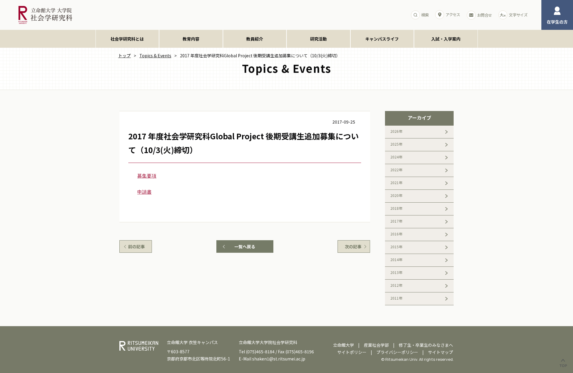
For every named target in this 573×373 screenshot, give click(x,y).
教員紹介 (254, 39)
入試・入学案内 (445, 39)
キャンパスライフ (382, 39)
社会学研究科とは (127, 39)
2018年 (396, 208)
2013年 (396, 272)
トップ (124, 55)
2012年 (396, 285)
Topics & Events (155, 55)
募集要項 (146, 175)
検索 (425, 15)
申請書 (144, 192)
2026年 (396, 131)
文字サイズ (518, 15)
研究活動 (318, 39)
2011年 (396, 297)
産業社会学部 (376, 345)
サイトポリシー (351, 352)
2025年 (396, 144)
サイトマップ (440, 352)
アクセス (453, 14)
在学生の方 (557, 22)
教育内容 (191, 39)
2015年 (396, 246)
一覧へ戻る (244, 246)
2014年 (396, 259)
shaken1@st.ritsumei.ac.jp (278, 359)
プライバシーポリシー (397, 352)
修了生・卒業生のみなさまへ (426, 345)
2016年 (396, 233)
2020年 (396, 195)
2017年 (396, 221)
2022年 (396, 169)
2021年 (396, 182)
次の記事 (353, 246)
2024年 (396, 156)
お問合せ (484, 15)
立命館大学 (343, 345)
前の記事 (136, 246)
